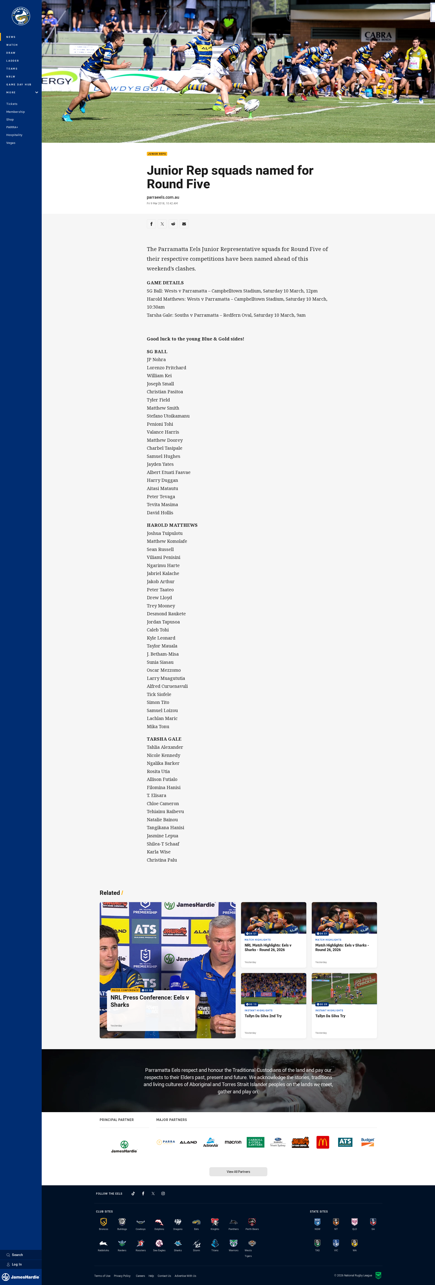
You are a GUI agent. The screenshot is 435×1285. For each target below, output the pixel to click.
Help (151, 1276)
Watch (12, 44)
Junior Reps (157, 153)
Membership (15, 112)
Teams (12, 68)
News (11, 37)
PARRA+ (12, 127)
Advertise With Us (185, 1276)
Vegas (11, 143)
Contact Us (164, 1276)
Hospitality (14, 135)
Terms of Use (102, 1276)
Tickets (12, 104)
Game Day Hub (19, 84)
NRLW (11, 76)
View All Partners (238, 1171)
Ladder (12, 60)
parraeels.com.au (163, 197)
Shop (10, 119)
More (11, 92)
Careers (140, 1276)
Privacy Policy (122, 1276)
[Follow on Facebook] (143, 1193)
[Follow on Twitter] (153, 1193)
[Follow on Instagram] (163, 1193)
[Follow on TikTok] (133, 1193)
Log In (17, 1264)
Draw (11, 52)
